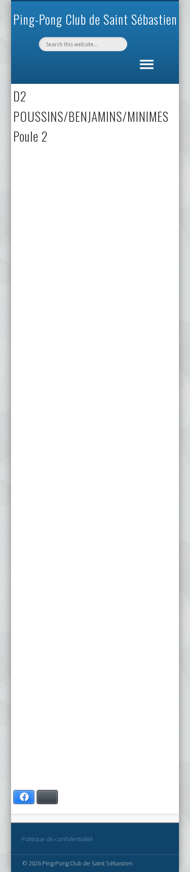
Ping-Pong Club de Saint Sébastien (95, 19)
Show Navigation (147, 63)
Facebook (94, 66)
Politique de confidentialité (57, 839)
